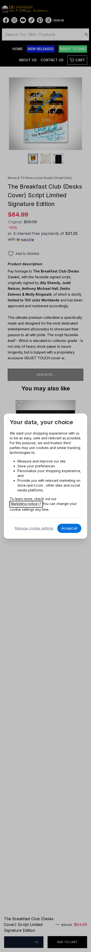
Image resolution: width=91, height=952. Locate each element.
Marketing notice (24, 504)
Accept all (69, 528)
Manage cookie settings (34, 528)
